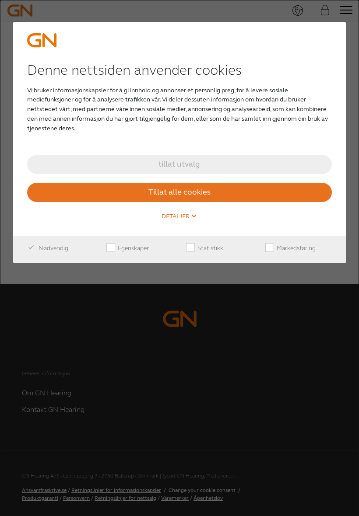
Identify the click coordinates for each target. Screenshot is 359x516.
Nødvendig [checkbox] (52, 248)
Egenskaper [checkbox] (132, 248)
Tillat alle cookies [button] (179, 192)
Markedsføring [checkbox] (295, 248)
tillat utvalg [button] (179, 164)
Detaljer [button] (176, 216)
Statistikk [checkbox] (209, 248)
